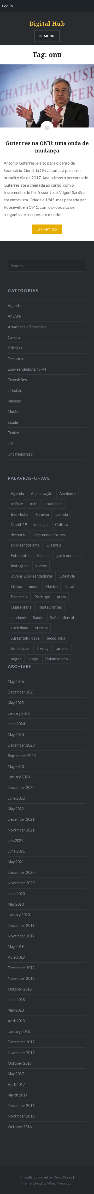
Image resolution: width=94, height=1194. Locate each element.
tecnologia (55, 638)
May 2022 (16, 809)
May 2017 (16, 1073)
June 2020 (16, 893)
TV (10, 443)
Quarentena (21, 607)
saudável (18, 617)
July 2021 (15, 840)
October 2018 (20, 989)
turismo (62, 648)
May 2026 (16, 681)
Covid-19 (19, 524)
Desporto (16, 358)
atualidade (53, 503)
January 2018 (19, 1031)
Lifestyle (15, 390)
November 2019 (21, 936)
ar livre (17, 503)
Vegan (16, 658)
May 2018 (16, 1010)
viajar (33, 658)
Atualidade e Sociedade (27, 327)
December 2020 (21, 872)
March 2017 (17, 1095)
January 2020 (19, 914)
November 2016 (21, 1116)
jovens (41, 565)
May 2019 (16, 946)
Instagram (19, 565)
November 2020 (21, 883)
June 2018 (16, 999)
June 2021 (16, 851)
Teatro (13, 433)
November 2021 (21, 830)
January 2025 (19, 713)
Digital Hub (47, 23)
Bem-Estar (20, 514)
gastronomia (67, 555)
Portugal (42, 596)
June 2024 (16, 724)
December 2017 (21, 1042)
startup (41, 627)
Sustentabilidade (25, 638)
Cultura (61, 524)
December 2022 (21, 787)
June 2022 (16, 798)
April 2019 (16, 957)
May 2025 (16, 703)
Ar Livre (14, 316)
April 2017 (16, 1084)
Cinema (14, 337)
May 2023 (16, 766)
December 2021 (21, 819)
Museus (14, 401)
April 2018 (16, 1021)
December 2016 (21, 1105)
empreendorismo (25, 545)
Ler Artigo (47, 229)
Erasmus (53, 545)
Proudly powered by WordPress (46, 1177)
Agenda (14, 305)
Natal (69, 586)
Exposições (17, 379)
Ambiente (67, 493)
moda (33, 586)
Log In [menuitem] (7, 6)
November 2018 (21, 978)
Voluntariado (56, 658)
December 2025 (21, 692)
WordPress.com (60, 1183)
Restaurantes (50, 607)
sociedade (19, 627)
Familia (43, 555)
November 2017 (21, 1052)
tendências (20, 648)
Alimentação (41, 493)
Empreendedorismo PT (27, 369)
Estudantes (20, 555)
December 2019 (21, 925)
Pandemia (19, 596)
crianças (41, 524)
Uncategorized (20, 454)
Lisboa (16, 586)
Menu (49, 36)
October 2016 (20, 1127)
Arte (34, 503)
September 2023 (22, 755)
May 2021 (16, 862)
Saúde (13, 422)
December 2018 (21, 968)
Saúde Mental (62, 617)
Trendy (42, 648)
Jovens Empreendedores (32, 576)
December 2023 (21, 745)
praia (61, 596)
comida (62, 514)
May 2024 (16, 734)
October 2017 (20, 1063)
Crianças (15, 348)
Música (13, 411)
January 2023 (19, 777)
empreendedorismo (50, 534)
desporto (19, 534)
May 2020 (16, 904)
